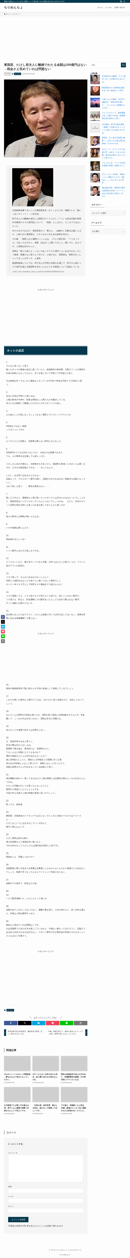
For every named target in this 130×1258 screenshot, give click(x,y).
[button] (11, 1023)
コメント (13, 1153)
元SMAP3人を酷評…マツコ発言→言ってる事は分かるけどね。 (114, 79)
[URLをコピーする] (80, 1023)
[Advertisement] (65, 35)
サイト (10, 1206)
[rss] (121, 1)
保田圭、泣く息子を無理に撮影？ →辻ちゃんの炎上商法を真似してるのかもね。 (114, 140)
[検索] (124, 1)
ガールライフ (74, 1250)
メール (10, 1196)
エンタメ (17, 74)
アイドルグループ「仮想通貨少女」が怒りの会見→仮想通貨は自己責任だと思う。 (113, 115)
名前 (10, 1186)
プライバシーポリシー (59, 1250)
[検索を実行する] (123, 65)
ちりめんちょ (13, 7)
